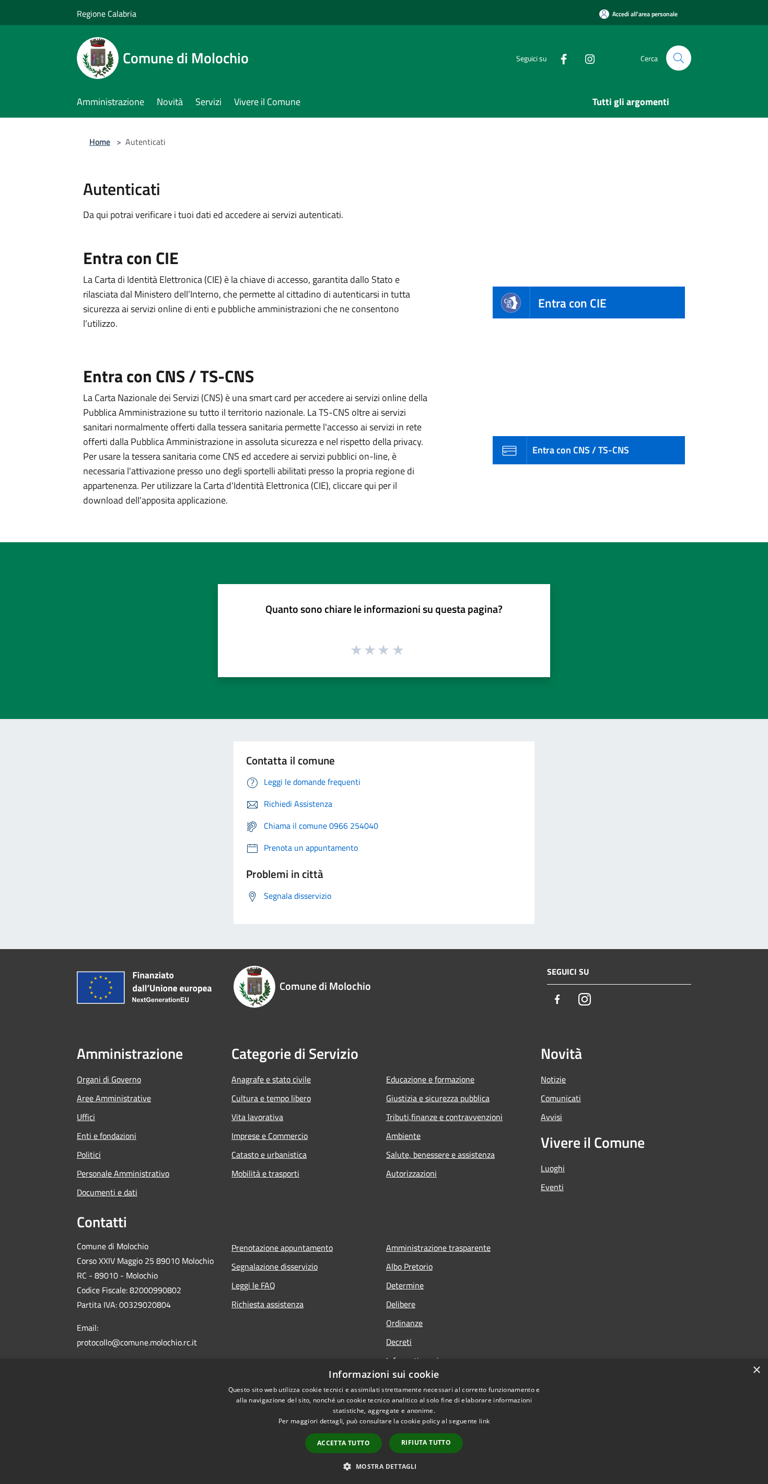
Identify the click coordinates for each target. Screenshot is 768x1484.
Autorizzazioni (411, 1173)
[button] (383, 1466)
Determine (405, 1285)
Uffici (86, 1117)
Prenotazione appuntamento (282, 1247)
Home (99, 141)
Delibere (400, 1304)
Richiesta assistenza (267, 1304)
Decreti (399, 1341)
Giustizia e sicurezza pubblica (438, 1098)
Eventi (552, 1187)
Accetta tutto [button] (343, 1443)
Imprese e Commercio (269, 1135)
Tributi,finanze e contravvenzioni (444, 1117)
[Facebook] (559, 58)
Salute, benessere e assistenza (440, 1154)
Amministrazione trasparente (438, 1247)
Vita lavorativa (257, 1117)
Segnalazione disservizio (274, 1266)
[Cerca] (678, 58)
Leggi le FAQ (253, 1285)
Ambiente (403, 1135)
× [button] (756, 1370)
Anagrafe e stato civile (271, 1079)
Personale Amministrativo (123, 1173)
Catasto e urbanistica (269, 1154)
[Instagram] (585, 58)
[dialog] (384, 1421)
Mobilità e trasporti (265, 1173)
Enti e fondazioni (106, 1135)
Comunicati (561, 1098)
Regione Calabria (106, 13)
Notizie (553, 1079)
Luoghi (553, 1168)
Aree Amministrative (114, 1098)
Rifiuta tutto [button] (426, 1442)
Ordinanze (404, 1323)
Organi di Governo (109, 1079)
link (484, 1421)
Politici (89, 1154)
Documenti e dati (107, 1192)
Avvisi (551, 1117)
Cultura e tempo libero (271, 1098)
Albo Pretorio (409, 1266)
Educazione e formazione (430, 1079)
